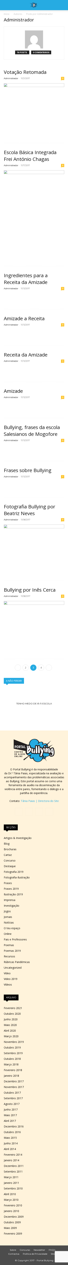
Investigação (11, 905)
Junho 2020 (11, 1019)
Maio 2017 (10, 1115)
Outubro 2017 (12, 1092)
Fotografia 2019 (13, 872)
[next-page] (49, 668)
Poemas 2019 (12, 950)
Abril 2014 (10, 1149)
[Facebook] (18, 811)
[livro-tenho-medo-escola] (34, 704)
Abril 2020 (10, 1030)
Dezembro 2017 (14, 1081)
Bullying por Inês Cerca (30, 589)
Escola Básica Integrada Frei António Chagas (30, 155)
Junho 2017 (11, 1109)
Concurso (9, 860)
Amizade (13, 391)
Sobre (13, 1249)
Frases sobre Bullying (27, 470)
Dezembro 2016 (14, 1126)
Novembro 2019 (14, 1042)
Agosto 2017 (11, 1104)
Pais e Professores (15, 939)
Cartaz (8, 855)
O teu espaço (12, 928)
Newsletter (39, 1249)
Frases (8, 883)
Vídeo (7, 973)
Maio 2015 (10, 1137)
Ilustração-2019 (13, 894)
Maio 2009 (10, 1228)
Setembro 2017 (13, 1098)
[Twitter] (39, 811)
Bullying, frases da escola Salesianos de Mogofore (32, 430)
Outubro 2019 (12, 1047)
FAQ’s (52, 1249)
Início (6, 14)
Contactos (13, 1253)
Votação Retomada (25, 72)
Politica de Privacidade (35, 1253)
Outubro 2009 (12, 1222)
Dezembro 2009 (14, 1216)
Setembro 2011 (13, 1171)
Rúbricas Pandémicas (17, 962)
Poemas (9, 945)
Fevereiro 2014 (13, 1154)
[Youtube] (49, 811)
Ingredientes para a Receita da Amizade (26, 278)
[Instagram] (29, 811)
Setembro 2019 (13, 1053)
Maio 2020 (10, 1025)
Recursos (9, 956)
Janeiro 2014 (11, 1160)
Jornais (8, 917)
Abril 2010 (10, 1194)
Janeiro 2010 (11, 1211)
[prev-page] (18, 668)
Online (8, 934)
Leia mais (12, 133)
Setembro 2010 (13, 1188)
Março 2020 (11, 1036)
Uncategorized (13, 967)
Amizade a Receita (24, 318)
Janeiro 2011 (11, 1183)
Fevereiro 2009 (13, 1233)
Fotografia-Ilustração (17, 877)
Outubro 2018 (12, 1059)
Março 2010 (11, 1199)
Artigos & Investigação (18, 838)
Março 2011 (11, 1177)
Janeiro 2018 (11, 1075)
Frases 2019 (11, 888)
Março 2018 (11, 1064)
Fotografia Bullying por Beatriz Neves (29, 510)
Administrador (11, 78)
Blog (6, 843)
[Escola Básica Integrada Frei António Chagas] (34, 210)
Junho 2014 (11, 1143)
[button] (6, 5)
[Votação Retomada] (34, 105)
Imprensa (9, 900)
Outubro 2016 (12, 1132)
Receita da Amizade (25, 354)
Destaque (10, 866)
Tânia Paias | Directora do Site (40, 801)
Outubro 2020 (12, 1013)
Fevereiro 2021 (13, 1008)
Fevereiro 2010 (13, 1205)
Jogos (7, 911)
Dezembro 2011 (14, 1166)
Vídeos (8, 984)
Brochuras (10, 849)
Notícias (9, 922)
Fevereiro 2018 (13, 1070)
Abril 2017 (10, 1121)
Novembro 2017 (14, 1087)
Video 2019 (10, 979)
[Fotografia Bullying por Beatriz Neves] (34, 545)
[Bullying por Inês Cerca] (34, 622)
